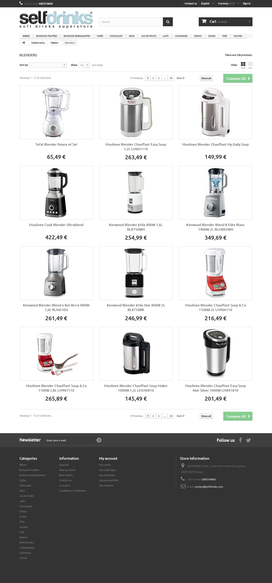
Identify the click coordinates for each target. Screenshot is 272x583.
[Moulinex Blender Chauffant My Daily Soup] (215, 112)
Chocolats (116, 35)
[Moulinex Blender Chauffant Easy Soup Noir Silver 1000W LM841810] (215, 354)
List (250, 67)
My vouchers (106, 485)
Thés (224, 35)
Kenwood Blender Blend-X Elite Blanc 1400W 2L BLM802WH (215, 226)
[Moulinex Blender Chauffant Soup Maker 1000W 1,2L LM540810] (136, 354)
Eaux (132, 35)
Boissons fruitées (46, 35)
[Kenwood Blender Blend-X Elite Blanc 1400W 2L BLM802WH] (215, 193)
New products (67, 470)
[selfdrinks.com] (56, 19)
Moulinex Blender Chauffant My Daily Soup (215, 144)
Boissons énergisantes (77, 35)
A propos (64, 485)
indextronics (27, 542)
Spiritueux (25, 552)
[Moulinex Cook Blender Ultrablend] (56, 193)
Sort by (24, 64)
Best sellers (66, 475)
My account (108, 458)
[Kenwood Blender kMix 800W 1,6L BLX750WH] (136, 193)
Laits (165, 35)
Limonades (181, 35)
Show (74, 64)
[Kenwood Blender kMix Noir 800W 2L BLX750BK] (136, 273)
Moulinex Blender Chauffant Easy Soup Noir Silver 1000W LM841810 (215, 387)
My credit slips (107, 470)
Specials (64, 464)
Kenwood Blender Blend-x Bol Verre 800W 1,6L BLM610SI (56, 307)
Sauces (23, 537)
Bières (26, 35)
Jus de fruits (148, 35)
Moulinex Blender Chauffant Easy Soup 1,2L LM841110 (136, 146)
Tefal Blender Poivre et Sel (56, 144)
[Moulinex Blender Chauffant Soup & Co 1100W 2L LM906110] (215, 273)
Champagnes (27, 547)
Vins (22, 532)
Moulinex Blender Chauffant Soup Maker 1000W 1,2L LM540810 (136, 387)
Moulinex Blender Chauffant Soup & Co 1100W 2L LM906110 (215, 307)
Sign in (246, 3)
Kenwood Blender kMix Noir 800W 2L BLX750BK (136, 307)
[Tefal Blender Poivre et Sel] (56, 112)
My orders (105, 464)
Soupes (238, 35)
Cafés (100, 35)
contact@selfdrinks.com (209, 486)
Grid (243, 67)
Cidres (23, 558)
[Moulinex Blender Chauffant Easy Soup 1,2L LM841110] (136, 112)
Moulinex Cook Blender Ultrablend (56, 224)
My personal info (109, 480)
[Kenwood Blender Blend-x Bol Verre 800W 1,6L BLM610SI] (56, 273)
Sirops (198, 35)
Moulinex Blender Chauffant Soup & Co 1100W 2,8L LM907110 (56, 387)
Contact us (191, 3)
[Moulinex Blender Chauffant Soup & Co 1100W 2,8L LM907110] (56, 354)
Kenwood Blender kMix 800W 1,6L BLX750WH (136, 226)
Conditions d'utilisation (72, 490)
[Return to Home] (23, 42)
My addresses (107, 475)
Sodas (211, 35)
